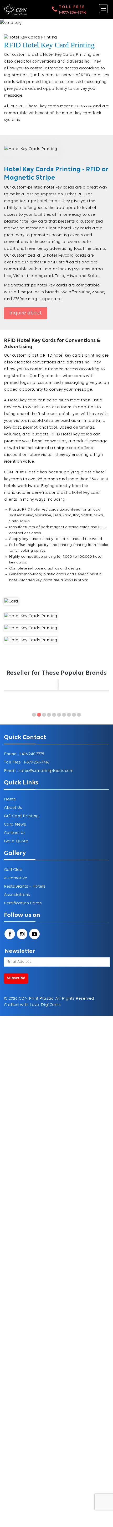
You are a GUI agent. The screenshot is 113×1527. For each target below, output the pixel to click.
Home (10, 799)
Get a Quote (16, 841)
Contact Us (14, 833)
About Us (13, 808)
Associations (17, 895)
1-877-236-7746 (72, 13)
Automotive (15, 878)
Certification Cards (23, 903)
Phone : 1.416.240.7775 (24, 754)
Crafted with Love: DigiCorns (32, 1005)
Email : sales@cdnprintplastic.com (38, 771)
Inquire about (25, 313)
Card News (15, 824)
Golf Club (13, 870)
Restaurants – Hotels (24, 886)
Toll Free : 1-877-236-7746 (26, 762)
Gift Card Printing (21, 816)
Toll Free (72, 7)
